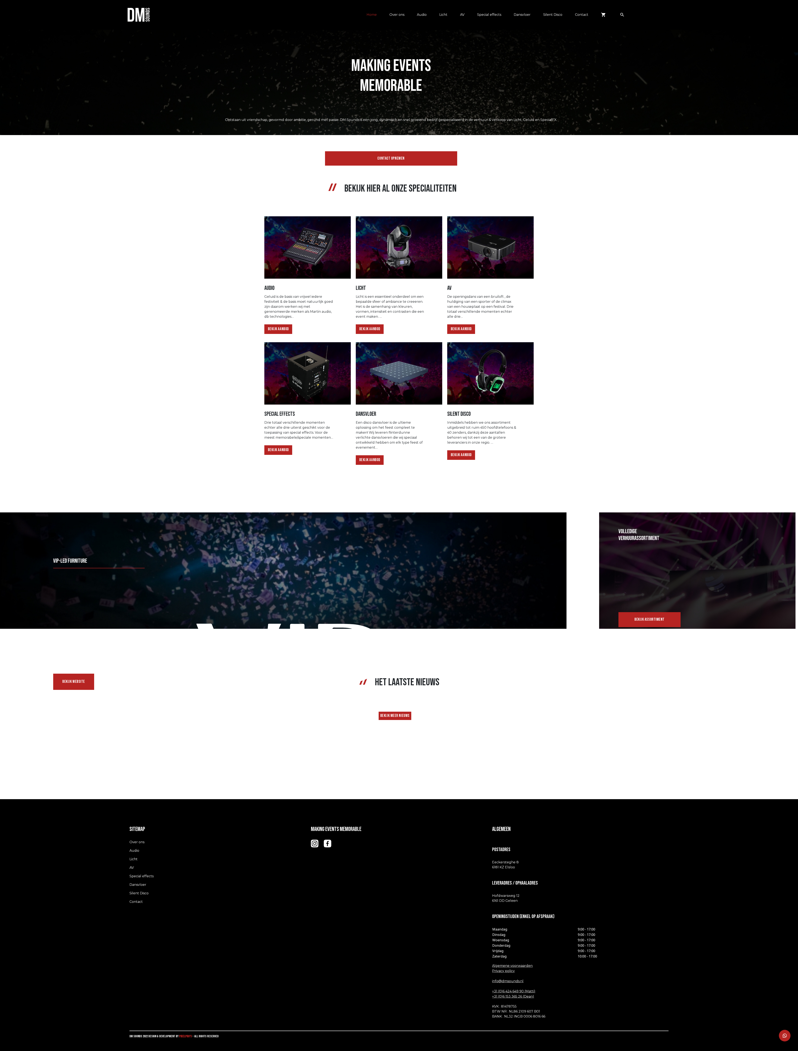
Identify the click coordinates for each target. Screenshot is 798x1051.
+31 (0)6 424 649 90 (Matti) (513, 991)
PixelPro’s (185, 1036)
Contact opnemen (390, 158)
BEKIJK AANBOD (278, 329)
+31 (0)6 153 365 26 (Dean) (513, 996)
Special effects (489, 15)
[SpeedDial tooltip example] (785, 1035)
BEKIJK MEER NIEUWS (395, 715)
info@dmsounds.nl (507, 981)
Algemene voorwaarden (512, 966)
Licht (443, 15)
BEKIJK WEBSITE (73, 681)
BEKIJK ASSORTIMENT (649, 619)
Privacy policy (503, 971)
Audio (422, 15)
